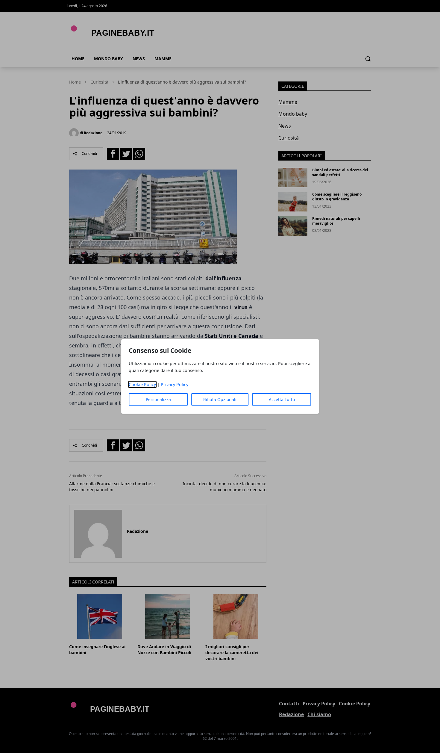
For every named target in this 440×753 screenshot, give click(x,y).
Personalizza (158, 399)
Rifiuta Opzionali (219, 399)
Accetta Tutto (282, 399)
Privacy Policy (174, 384)
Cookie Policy (142, 384)
